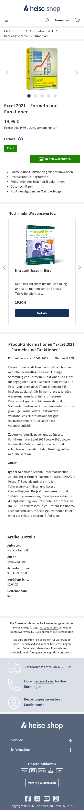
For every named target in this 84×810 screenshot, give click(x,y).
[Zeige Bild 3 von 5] (42, 96)
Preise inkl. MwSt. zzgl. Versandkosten (30, 128)
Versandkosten (49, 628)
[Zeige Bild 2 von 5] (35, 96)
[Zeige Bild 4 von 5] (48, 96)
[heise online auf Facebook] (28, 799)
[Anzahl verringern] (8, 159)
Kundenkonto (34, 704)
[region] (42, 72)
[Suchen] (47, 20)
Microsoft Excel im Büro (33, 271)
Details (42, 313)
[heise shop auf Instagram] (56, 799)
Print (10, 148)
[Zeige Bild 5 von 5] (55, 96)
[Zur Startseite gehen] (42, 8)
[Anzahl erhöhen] (24, 159)
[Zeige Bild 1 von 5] (29, 96)
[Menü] (7, 20)
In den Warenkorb (58, 159)
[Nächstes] (77, 72)
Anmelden (61, 20)
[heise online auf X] (37, 799)
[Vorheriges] (7, 72)
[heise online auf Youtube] (47, 799)
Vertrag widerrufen (42, 783)
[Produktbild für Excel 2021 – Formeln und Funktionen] (42, 68)
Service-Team (44, 681)
